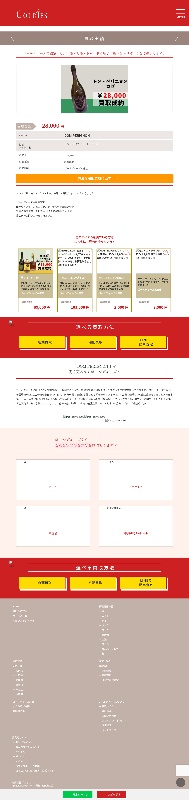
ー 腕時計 (104, 634)
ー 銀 (101, 653)
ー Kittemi (18, 756)
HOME (16, 606)
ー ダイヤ (104, 625)
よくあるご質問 (21, 706)
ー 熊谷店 (18, 689)
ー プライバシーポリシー (112, 720)
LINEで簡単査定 (146, 341)
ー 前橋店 (18, 680)
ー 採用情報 (105, 725)
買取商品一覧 (106, 606)
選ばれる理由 (20, 611)
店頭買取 (45, 342)
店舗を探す (114, 794)
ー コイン (104, 616)
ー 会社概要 (105, 711)
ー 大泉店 (18, 670)
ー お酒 (103, 639)
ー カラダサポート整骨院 (26, 765)
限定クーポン (80, 794)
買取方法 (104, 665)
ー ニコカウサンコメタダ (26, 747)
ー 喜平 (103, 620)
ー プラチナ (105, 630)
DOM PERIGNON (77, 135)
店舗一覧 (17, 665)
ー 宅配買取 (105, 675)
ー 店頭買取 (105, 670)
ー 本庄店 (18, 694)
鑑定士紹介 (105, 661)
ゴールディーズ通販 (23, 701)
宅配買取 (95, 342)
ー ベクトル (19, 751)
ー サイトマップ (107, 730)
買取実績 (17, 661)
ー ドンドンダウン (22, 742)
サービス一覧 (20, 616)
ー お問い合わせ (107, 715)
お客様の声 (19, 711)
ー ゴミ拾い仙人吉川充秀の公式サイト (33, 770)
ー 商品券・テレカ (109, 649)
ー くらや (18, 761)
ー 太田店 (18, 675)
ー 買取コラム (106, 706)
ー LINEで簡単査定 (109, 680)
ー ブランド (105, 644)
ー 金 (101, 611)
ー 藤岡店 (18, 684)
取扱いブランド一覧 (23, 620)
